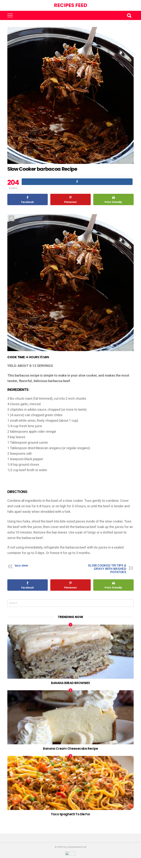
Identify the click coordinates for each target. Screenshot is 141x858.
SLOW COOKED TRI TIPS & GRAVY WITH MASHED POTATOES (107, 569)
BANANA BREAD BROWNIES (70, 683)
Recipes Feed (70, 5)
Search (129, 15)
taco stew (21, 565)
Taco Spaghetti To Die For (70, 814)
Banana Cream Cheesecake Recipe (70, 748)
